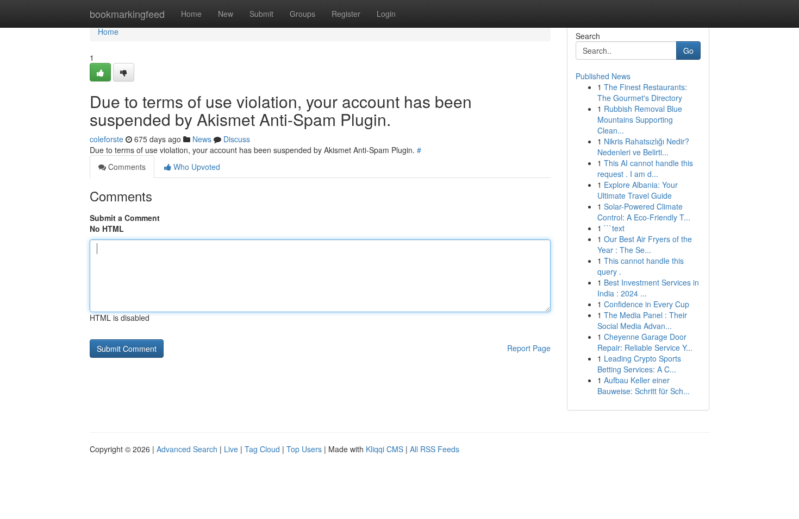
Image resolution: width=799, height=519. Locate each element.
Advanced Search (187, 449)
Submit (261, 13)
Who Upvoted (195, 166)
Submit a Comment (125, 217)
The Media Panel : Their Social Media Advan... (642, 320)
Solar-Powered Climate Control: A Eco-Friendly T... (643, 212)
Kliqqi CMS (384, 449)
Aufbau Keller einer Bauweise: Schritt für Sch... (643, 385)
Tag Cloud (262, 449)
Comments (126, 166)
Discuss (236, 139)
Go (688, 50)
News (201, 139)
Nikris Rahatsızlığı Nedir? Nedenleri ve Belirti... (643, 146)
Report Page (529, 348)
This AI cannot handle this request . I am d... (645, 168)
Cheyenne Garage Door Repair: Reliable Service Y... (644, 342)
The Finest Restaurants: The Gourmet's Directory (642, 92)
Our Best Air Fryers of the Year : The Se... (644, 244)
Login (386, 13)
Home (191, 13)
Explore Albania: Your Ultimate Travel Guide (637, 190)
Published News (603, 76)
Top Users (304, 449)
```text (614, 228)
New (225, 13)
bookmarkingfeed (127, 14)
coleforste (106, 139)
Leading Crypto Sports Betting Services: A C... (639, 364)
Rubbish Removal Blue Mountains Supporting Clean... (639, 119)
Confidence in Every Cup (646, 304)
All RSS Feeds (434, 449)
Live (231, 449)
